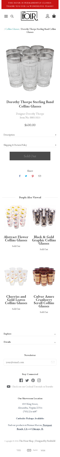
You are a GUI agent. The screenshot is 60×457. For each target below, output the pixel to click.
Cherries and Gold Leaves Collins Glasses (16, 299)
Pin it (32, 176)
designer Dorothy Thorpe (30, 113)
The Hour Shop (26, 440)
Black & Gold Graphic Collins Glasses (44, 240)
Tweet (26, 176)
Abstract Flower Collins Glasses (16, 238)
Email (40, 176)
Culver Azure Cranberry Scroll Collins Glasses (44, 301)
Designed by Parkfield (45, 440)
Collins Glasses (12, 29)
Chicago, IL (37, 428)
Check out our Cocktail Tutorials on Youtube (32, 386)
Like (20, 176)
